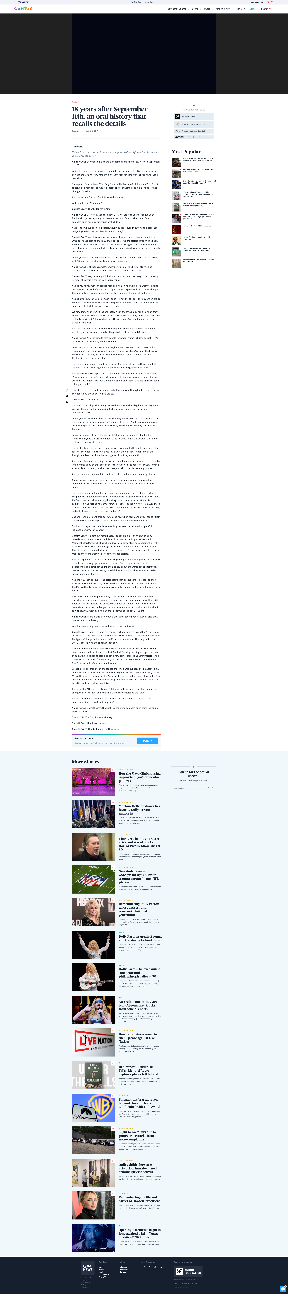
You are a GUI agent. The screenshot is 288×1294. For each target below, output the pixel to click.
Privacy (123, 1272)
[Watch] (93, 782)
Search (264, 9)
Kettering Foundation (182, 1287)
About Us (123, 1267)
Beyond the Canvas (177, 9)
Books (195, 9)
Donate (252, 9)
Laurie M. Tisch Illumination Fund (185, 1283)
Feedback (124, 1270)
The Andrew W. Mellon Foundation (186, 1280)
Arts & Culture (223, 9)
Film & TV (240, 9)
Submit (211, 788)
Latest (101, 1267)
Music (207, 9)
